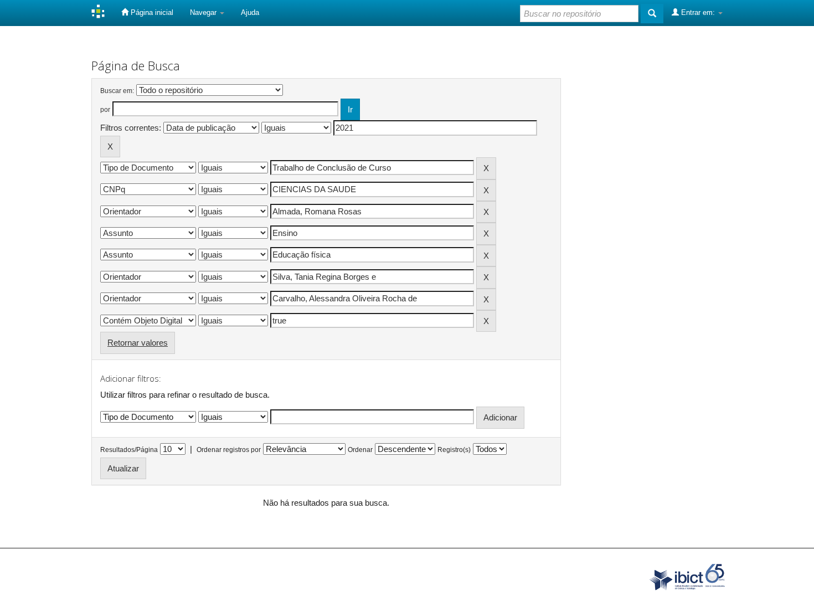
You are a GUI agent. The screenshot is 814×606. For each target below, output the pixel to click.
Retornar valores (137, 342)
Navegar (204, 12)
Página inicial (150, 12)
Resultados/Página (129, 450)
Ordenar (360, 450)
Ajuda (250, 12)
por (105, 110)
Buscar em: (117, 91)
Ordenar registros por (229, 450)
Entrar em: (698, 12)
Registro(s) (454, 450)
